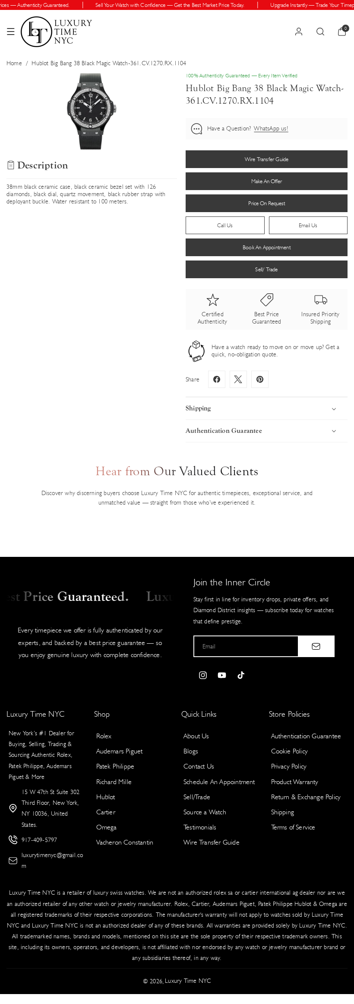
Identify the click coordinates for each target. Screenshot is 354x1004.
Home (14, 63)
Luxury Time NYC (188, 981)
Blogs (190, 751)
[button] (10, 31)
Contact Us (198, 766)
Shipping (282, 812)
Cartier (105, 812)
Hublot (105, 797)
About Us (196, 736)
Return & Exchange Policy (306, 797)
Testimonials (199, 827)
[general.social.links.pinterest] (260, 379)
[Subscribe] (316, 646)
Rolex (104, 736)
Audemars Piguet (119, 751)
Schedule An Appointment (219, 782)
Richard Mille (114, 782)
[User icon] (298, 31)
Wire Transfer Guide (211, 842)
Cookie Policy (289, 751)
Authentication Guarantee (306, 736)
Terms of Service (293, 827)
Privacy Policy (289, 766)
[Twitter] (238, 379)
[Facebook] (216, 379)
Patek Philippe (115, 766)
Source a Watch (204, 812)
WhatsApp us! (271, 128)
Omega (106, 827)
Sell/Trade (196, 797)
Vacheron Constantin (125, 842)
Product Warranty (295, 782)
